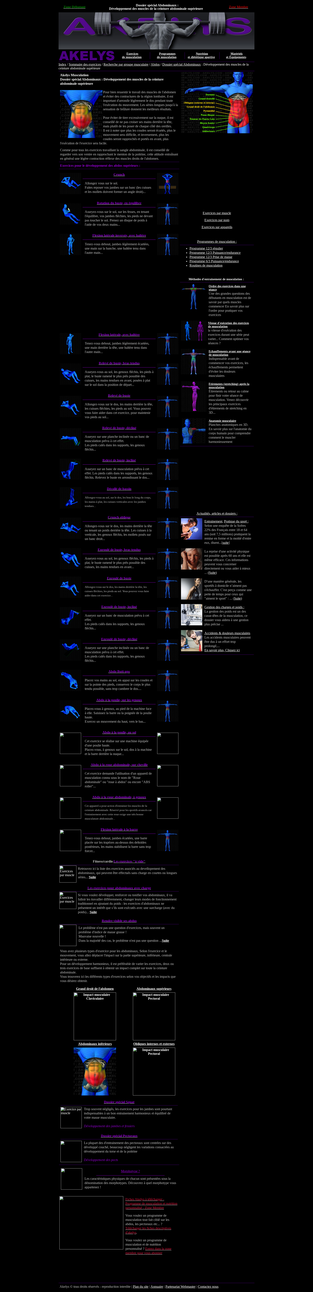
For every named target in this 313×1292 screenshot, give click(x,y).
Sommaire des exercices (85, 64)
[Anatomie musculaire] (249, 424)
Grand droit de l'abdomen (95, 989)
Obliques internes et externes (154, 1044)
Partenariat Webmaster (180, 1286)
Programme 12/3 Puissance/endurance (215, 252)
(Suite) (212, 572)
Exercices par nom (216, 220)
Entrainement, (213, 521)
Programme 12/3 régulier (206, 248)
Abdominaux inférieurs (95, 1044)
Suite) (238, 598)
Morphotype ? (130, 1171)
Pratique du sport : (236, 521)
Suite (92, 877)
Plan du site (140, 1286)
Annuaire (157, 1286)
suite (226, 542)
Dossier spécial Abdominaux (181, 64)
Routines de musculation (206, 265)
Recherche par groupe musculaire (125, 64)
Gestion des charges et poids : (224, 607)
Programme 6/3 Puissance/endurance (214, 261)
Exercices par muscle (217, 213)
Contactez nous (208, 1286)
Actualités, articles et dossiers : (217, 513)
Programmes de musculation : (217, 241)
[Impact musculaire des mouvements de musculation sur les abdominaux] (95, 1039)
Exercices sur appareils (217, 227)
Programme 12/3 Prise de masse (211, 257)
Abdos (155, 64)
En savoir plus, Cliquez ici (222, 650)
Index (62, 64)
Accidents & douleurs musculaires (227, 633)
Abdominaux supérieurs (153, 989)
